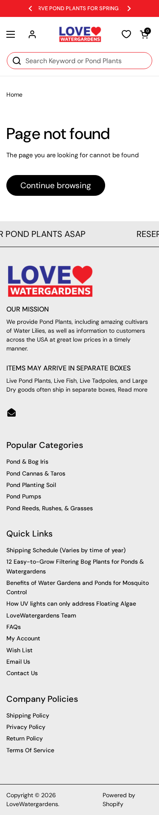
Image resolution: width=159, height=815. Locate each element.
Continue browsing (55, 185)
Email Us (18, 661)
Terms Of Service (30, 750)
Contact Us (22, 673)
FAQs (13, 627)
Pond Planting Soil (31, 485)
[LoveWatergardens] (80, 34)
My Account (23, 638)
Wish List (19, 650)
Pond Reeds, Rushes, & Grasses (49, 508)
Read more (133, 389)
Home (14, 94)
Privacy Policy (25, 727)
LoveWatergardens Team (41, 615)
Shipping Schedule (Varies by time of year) (66, 550)
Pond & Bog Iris (27, 461)
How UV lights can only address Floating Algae (71, 603)
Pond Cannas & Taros (35, 473)
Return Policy (24, 738)
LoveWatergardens (32, 804)
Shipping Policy (27, 715)
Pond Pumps (23, 496)
